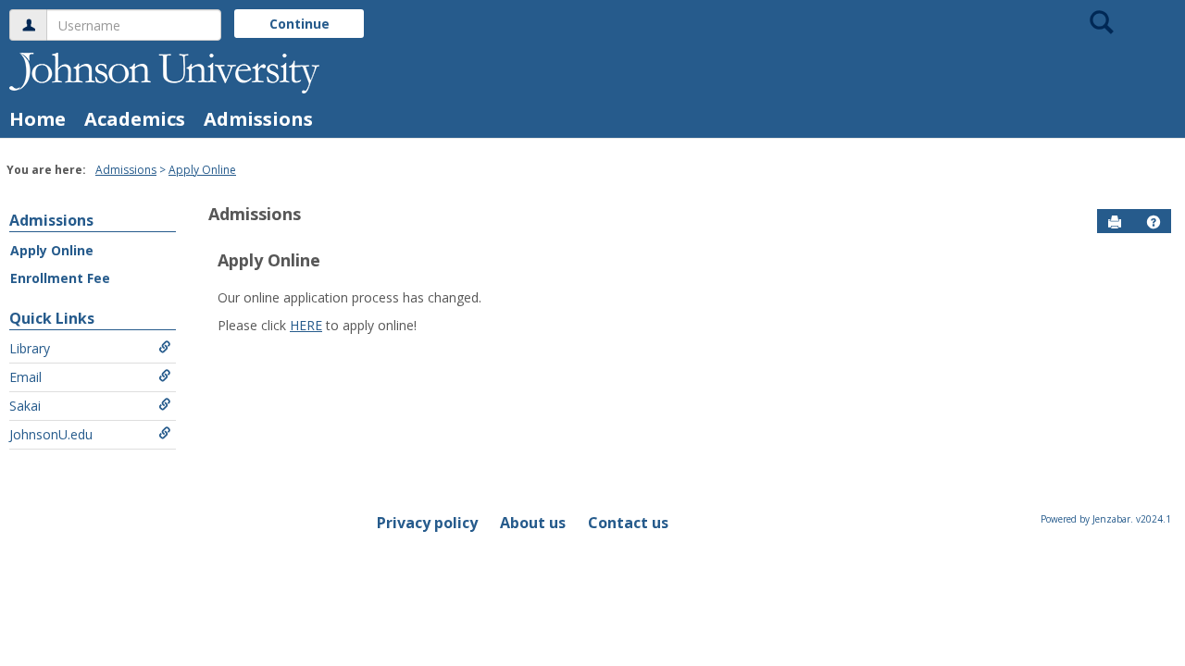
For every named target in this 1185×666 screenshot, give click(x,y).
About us (533, 522)
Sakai (25, 405)
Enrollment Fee (60, 278)
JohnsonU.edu (51, 434)
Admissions (258, 118)
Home (37, 118)
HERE (306, 325)
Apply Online (202, 170)
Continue (299, 23)
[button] (1153, 222)
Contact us (628, 522)
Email (25, 377)
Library (29, 348)
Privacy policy (427, 522)
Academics (134, 118)
